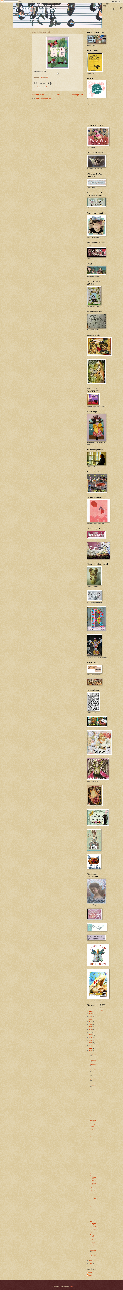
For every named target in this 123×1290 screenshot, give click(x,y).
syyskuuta (93, 1069)
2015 (90, 1037)
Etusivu (57, 95)
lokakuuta (93, 1064)
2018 (90, 1029)
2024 (90, 1013)
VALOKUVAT (102, 1010)
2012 (90, 1045)
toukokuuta (93, 1250)
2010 (90, 1050)
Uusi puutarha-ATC (93, 1189)
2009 (90, 1260)
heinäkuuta (93, 1079)
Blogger (71, 1286)
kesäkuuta (93, 1085)
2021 (90, 1021)
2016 (90, 1035)
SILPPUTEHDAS (35, 9)
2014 (90, 1040)
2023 (90, 1016)
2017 (90, 1032)
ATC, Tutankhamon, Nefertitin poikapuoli (93, 1180)
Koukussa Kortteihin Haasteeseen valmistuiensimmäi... (93, 1126)
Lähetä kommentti (42, 87)
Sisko (90, 1272)
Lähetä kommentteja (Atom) (43, 98)
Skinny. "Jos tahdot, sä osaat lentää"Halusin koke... (93, 1240)
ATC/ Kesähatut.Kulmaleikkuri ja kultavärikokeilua (93, 1227)
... (90, 1088)
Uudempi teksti (38, 95)
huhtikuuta (93, 1255)
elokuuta (92, 1074)
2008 (90, 1263)
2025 (90, 1011)
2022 (90, 1019)
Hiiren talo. (93, 1198)
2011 (90, 1048)
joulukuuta (93, 1054)
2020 (90, 1024)
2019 (90, 1027)
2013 (90, 1042)
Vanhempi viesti (77, 95)
